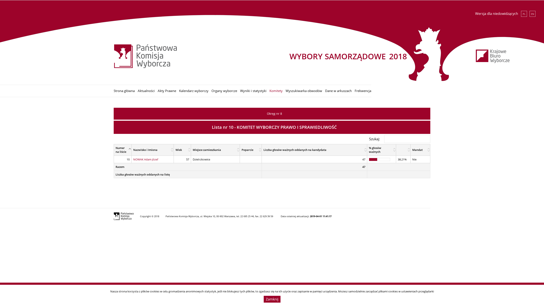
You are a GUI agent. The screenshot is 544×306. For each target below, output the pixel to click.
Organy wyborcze (224, 91)
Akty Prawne (167, 91)
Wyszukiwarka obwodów (304, 91)
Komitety (276, 91)
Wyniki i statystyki (253, 91)
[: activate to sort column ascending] (403, 150)
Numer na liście (121, 150)
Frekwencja (363, 91)
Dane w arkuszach (338, 91)
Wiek (179, 150)
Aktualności (146, 91)
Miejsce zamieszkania (207, 150)
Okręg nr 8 (274, 114)
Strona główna (124, 91)
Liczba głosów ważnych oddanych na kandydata (295, 150)
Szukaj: (374, 138)
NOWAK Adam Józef (145, 159)
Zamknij (272, 299)
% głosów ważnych (375, 150)
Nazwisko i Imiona (145, 150)
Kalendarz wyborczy (193, 91)
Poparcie (247, 150)
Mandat (417, 150)
